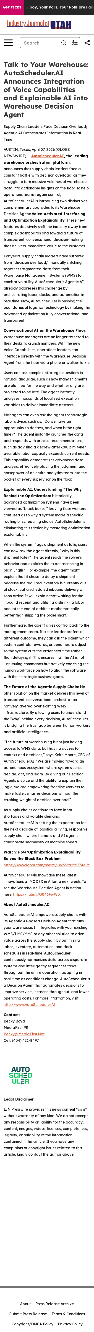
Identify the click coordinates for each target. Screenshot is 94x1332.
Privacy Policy (70, 1324)
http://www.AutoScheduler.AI (29, 1004)
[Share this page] (87, 42)
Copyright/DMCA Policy (32, 1324)
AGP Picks (12, 7)
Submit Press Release (28, 1314)
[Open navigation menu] (8, 42)
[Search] (63, 42)
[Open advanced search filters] (74, 42)
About (25, 1303)
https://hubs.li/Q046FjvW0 (36, 894)
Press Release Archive (54, 1303)
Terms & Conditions (68, 1314)
